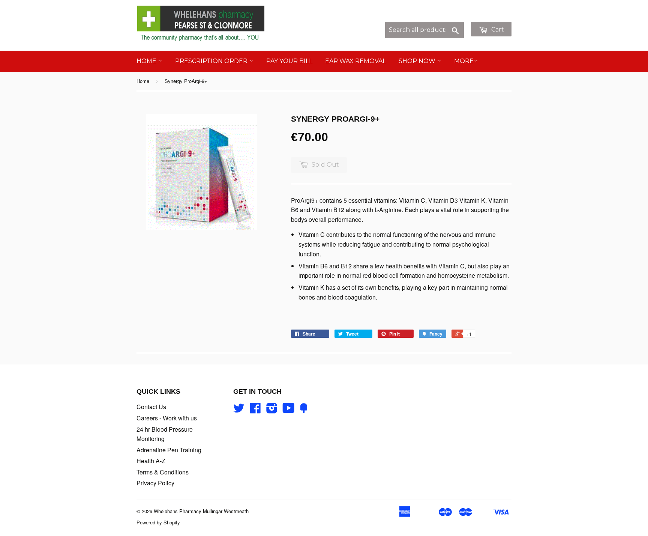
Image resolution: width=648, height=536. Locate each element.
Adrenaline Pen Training (168, 450)
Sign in (449, 17)
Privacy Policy (155, 483)
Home (147, 61)
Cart (497, 29)
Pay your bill (289, 61)
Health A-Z (150, 460)
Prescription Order (212, 61)
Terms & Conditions (162, 472)
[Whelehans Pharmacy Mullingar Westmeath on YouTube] (288, 410)
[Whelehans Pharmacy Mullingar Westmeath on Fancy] (304, 410)
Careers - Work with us (166, 418)
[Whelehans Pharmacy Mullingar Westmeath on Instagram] (272, 410)
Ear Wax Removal (355, 61)
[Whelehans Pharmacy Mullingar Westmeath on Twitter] (238, 410)
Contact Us (151, 406)
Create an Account (488, 17)
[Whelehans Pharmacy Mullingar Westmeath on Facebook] (255, 410)
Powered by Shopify (158, 522)
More (464, 61)
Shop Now (418, 61)
